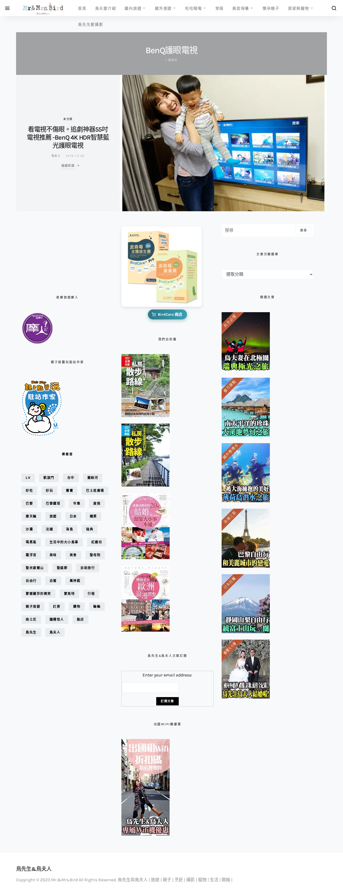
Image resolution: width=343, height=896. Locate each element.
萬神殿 (75, 581)
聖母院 (95, 555)
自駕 (53, 581)
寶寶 (69, 491)
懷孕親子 (271, 8)
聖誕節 (62, 568)
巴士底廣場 (95, 491)
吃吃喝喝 (193, 8)
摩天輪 (31, 516)
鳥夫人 (56, 155)
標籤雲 (67, 454)
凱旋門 (48, 478)
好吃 (29, 491)
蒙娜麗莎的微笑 (38, 594)
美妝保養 (240, 8)
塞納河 (92, 478)
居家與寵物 (298, 8)
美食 (73, 555)
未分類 (67, 119)
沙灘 (29, 529)
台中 (70, 478)
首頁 (82, 8)
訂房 (56, 606)
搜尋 (303, 230)
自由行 (31, 581)
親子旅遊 (33, 606)
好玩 (49, 491)
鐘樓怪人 (57, 619)
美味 (53, 555)
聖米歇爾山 (35, 568)
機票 (93, 516)
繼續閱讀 (68, 165)
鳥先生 (31, 632)
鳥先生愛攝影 (90, 24)
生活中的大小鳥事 (64, 542)
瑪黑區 (31, 542)
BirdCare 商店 (170, 314)
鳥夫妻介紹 (105, 8)
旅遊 (53, 516)
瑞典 (89, 529)
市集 (76, 503)
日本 (73, 516)
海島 (69, 529)
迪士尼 (31, 619)
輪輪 (96, 606)
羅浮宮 (31, 555)
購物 (76, 606)
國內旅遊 (133, 8)
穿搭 (219, 8)
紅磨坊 (96, 542)
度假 (96, 503)
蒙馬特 (69, 594)
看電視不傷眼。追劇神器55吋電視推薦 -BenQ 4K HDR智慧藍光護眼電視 (68, 137)
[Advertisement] (48, 251)
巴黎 (29, 503)
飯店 (80, 619)
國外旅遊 (163, 8)
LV (28, 478)
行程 (91, 594)
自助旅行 (87, 568)
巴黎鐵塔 (53, 503)
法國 (49, 529)
